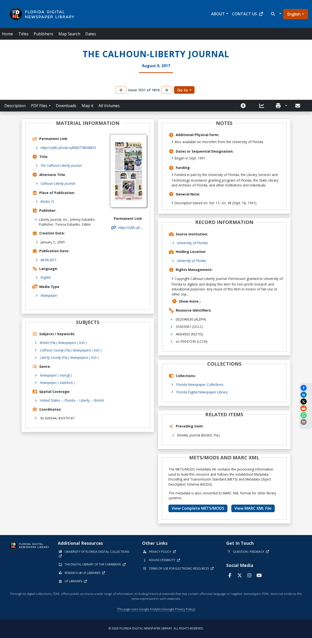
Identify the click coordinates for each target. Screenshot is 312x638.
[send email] (306, 422)
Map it (87, 105)
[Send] (298, 106)
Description (15, 105)
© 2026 (156, 628)
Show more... (190, 301)
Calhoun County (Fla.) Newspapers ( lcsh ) (70, 350)
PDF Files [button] (39, 105)
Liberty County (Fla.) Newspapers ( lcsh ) (69, 357)
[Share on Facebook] (306, 388)
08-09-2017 (48, 260)
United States (50, 400)
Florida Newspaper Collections (200, 384)
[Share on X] (306, 401)
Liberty (84, 400)
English (294, 14)
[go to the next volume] (166, 90)
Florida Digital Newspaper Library (202, 392)
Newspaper (48, 295)
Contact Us (244, 14)
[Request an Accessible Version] (244, 106)
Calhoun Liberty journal (57, 183)
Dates (90, 34)
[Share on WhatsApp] (306, 415)
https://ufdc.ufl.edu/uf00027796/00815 (68, 147)
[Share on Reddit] (306, 408)
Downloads (66, 105)
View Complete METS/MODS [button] (198, 508)
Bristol (99, 400)
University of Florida (192, 242)
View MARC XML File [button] (253, 508)
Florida (70, 400)
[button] (275, 14)
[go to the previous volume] (121, 90)
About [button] (218, 14)
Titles (23, 34)
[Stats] (263, 106)
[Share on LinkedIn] (306, 395)
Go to (182, 90)
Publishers (43, 34)
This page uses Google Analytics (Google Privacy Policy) (156, 609)
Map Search (69, 34)
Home (7, 34)
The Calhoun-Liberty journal (60, 165)
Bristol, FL (47, 201)
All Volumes (109, 105)
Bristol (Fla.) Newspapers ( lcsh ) (63, 342)
